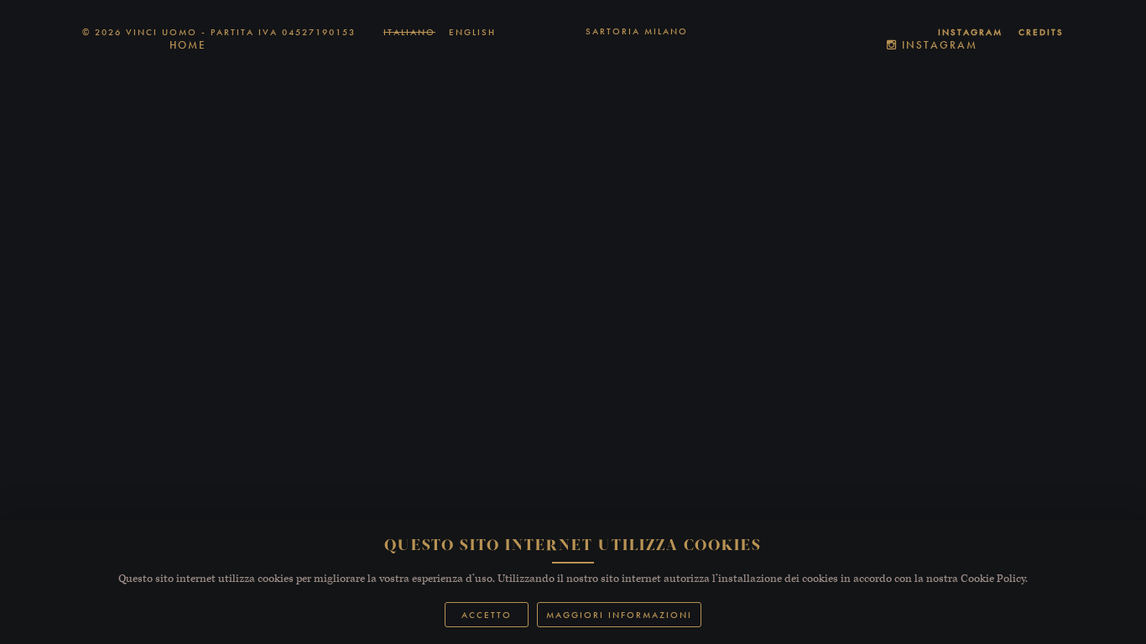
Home (187, 45)
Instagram (937, 45)
